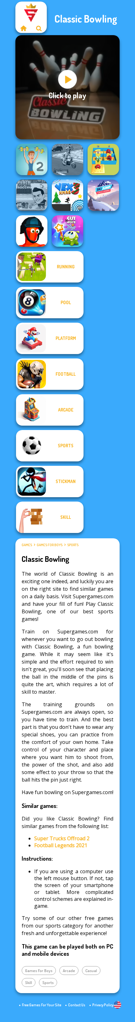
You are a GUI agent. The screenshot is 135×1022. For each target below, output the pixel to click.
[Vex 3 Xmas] (67, 195)
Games (27, 545)
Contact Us (76, 1005)
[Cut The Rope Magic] (67, 231)
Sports (72, 545)
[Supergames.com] (23, 28)
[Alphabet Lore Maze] (103, 159)
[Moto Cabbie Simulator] (67, 159)
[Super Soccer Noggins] (31, 195)
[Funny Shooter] (31, 231)
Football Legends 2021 (60, 845)
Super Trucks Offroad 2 (61, 838)
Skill (28, 982)
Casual (91, 970)
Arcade (69, 970)
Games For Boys (49, 545)
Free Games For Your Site (41, 1005)
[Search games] (39, 28)
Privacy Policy (102, 1005)
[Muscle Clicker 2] (31, 159)
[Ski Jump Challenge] (103, 195)
